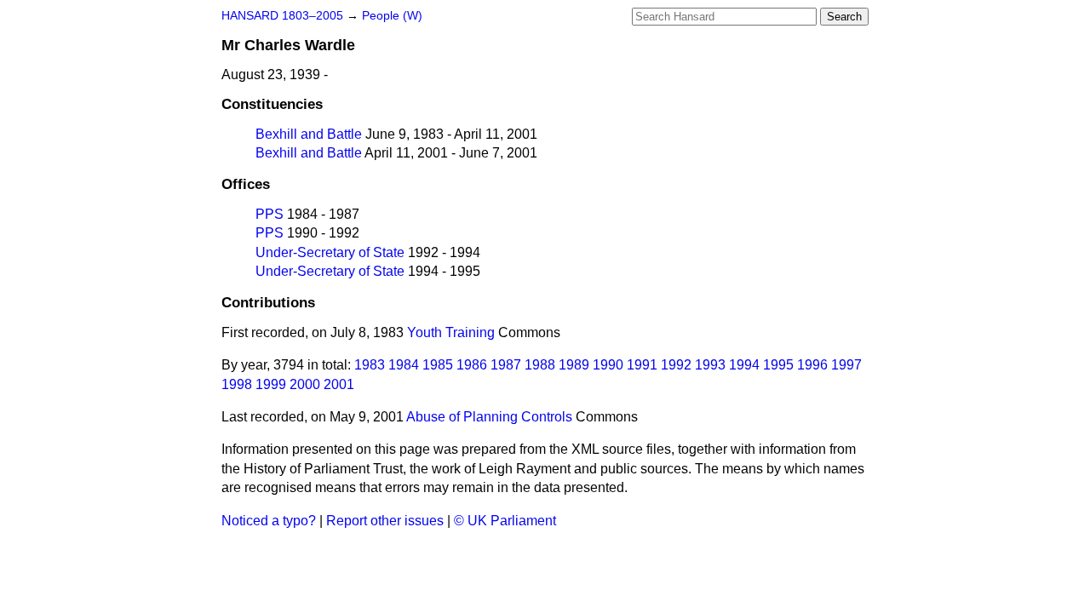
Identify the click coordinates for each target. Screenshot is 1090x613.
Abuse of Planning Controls (489, 417)
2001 (339, 384)
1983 (369, 365)
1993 (710, 365)
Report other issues (385, 520)
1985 (437, 365)
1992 (676, 365)
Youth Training (451, 332)
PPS (269, 214)
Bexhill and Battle (308, 134)
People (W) (392, 15)
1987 (505, 365)
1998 (236, 384)
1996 (812, 365)
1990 (608, 365)
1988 (540, 365)
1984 (403, 365)
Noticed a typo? (268, 520)
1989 (574, 365)
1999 (270, 384)
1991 (642, 365)
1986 (471, 365)
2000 (305, 384)
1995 (778, 365)
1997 (846, 365)
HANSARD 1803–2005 (282, 15)
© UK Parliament (505, 520)
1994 (744, 365)
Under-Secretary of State (329, 252)
